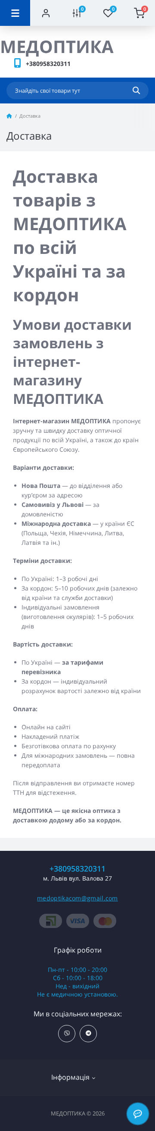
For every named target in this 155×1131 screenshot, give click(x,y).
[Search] (136, 90)
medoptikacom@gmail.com (77, 898)
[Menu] (15, 13)
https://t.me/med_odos (88, 1033)
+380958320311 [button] (77, 869)
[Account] (46, 13)
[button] (48, 63)
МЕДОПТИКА (57, 46)
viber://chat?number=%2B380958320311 (66, 1033)
